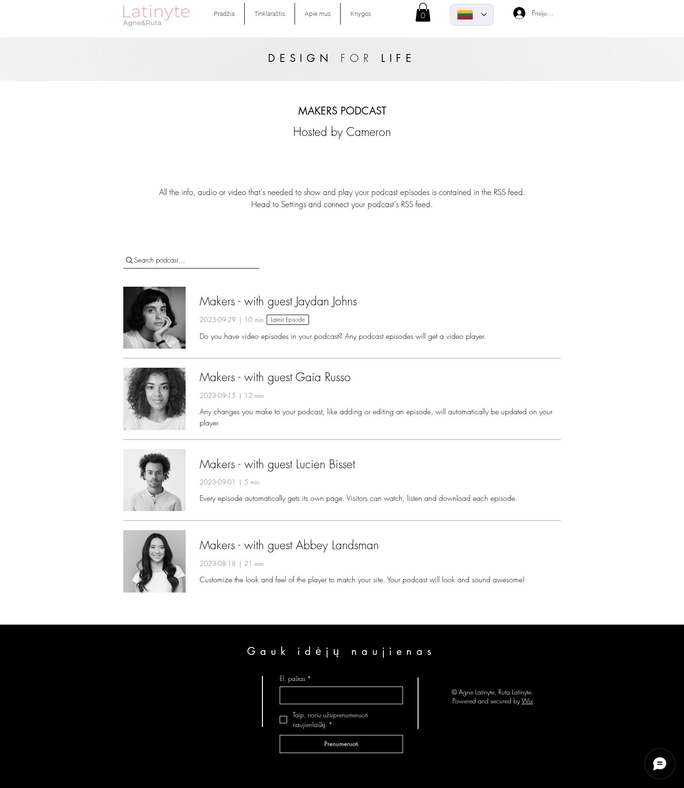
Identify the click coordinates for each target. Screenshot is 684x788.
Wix (527, 700)
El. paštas (295, 678)
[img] (156, 26)
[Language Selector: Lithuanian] (472, 15)
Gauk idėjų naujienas (341, 651)
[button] (423, 12)
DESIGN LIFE (342, 58)
